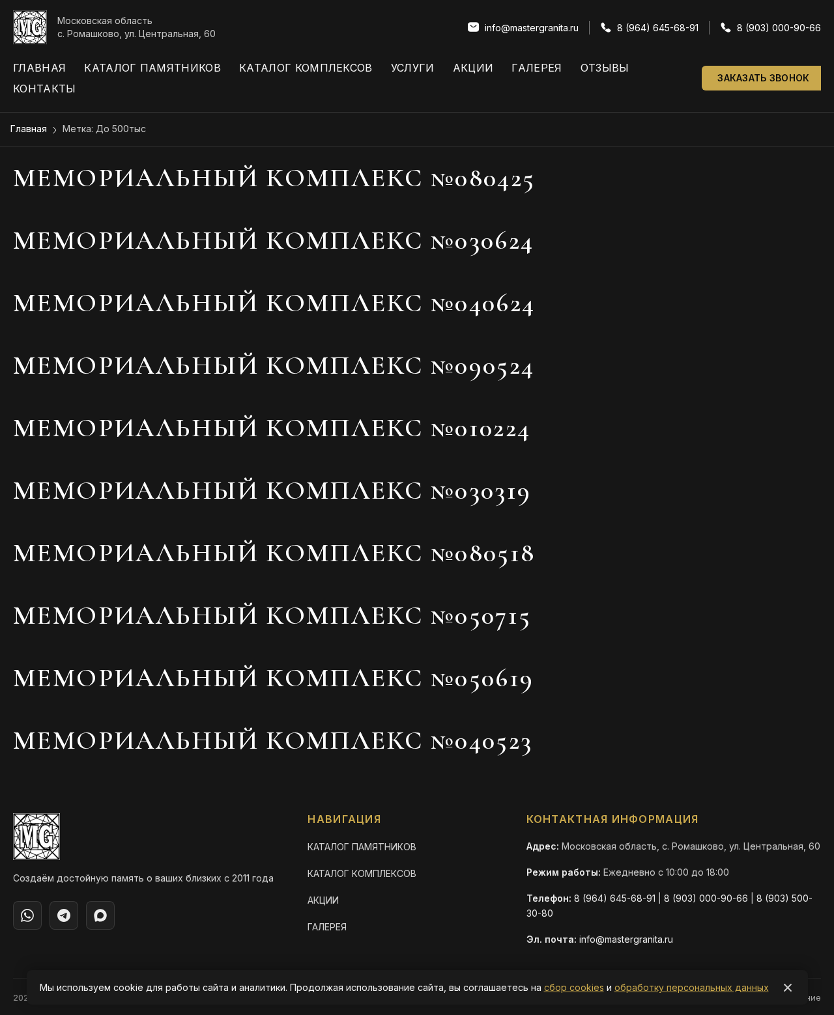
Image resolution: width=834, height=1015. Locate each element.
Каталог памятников (152, 67)
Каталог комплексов (306, 67)
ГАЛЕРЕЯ (327, 926)
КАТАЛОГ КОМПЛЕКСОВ (362, 873)
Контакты (44, 88)
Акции (473, 67)
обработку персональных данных (691, 987)
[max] (100, 915)
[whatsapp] (27, 915)
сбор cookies (574, 987)
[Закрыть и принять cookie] (787, 987)
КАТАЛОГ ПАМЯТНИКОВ (362, 846)
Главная (39, 67)
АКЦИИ (323, 900)
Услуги (413, 67)
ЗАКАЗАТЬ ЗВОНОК (763, 77)
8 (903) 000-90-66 (706, 898)
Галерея (536, 67)
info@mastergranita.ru (626, 939)
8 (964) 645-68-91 (614, 898)
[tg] (64, 915)
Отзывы (605, 67)
